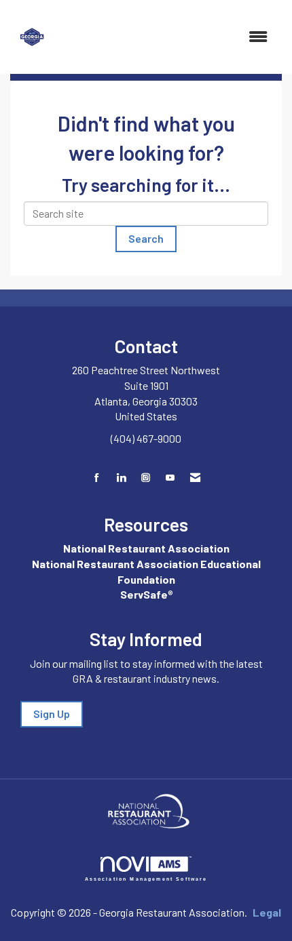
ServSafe (144, 594)
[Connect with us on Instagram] (145, 477)
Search (146, 238)
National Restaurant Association (146, 548)
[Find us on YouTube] (170, 477)
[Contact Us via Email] (195, 477)
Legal (267, 912)
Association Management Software (146, 878)
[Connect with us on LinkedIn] (121, 477)
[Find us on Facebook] (97, 477)
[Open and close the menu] (168, 37)
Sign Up (51, 713)
